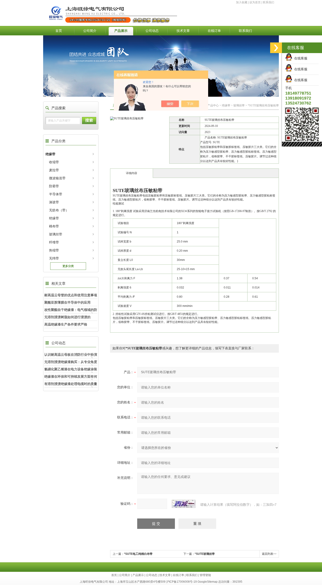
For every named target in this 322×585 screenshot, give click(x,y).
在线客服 (299, 58)
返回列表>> (269, 554)
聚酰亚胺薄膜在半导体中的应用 (67, 302)
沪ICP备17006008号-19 (181, 581)
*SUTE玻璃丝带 (205, 554)
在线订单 (214, 31)
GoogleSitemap (208, 581)
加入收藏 (241, 2)
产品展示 (121, 31)
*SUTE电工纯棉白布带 (138, 554)
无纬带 (54, 258)
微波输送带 (57, 178)
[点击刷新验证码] (183, 504)
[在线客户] (276, 47)
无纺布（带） (59, 210)
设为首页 (255, 2)
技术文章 (183, 31)
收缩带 (54, 162)
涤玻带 (54, 202)
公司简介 (89, 31)
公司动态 (152, 31)
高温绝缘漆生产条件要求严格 (65, 324)
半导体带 (55, 194)
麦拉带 (54, 170)
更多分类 (68, 266)
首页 (58, 31)
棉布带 (54, 226)
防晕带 (54, 186)
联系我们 (268, 2)
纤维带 (54, 242)
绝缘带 (50, 154)
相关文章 (58, 283)
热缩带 (54, 250)
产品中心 (213, 105)
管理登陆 (205, 575)
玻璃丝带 (55, 234)
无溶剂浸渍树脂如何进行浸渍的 (67, 317)
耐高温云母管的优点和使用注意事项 (70, 295)
